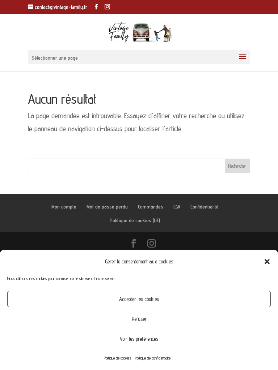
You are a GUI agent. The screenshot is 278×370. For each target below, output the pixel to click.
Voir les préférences (139, 339)
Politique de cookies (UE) (135, 220)
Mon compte (63, 207)
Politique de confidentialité (152, 358)
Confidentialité (204, 207)
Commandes (150, 207)
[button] (267, 261)
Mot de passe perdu (107, 207)
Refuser (139, 319)
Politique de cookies (117, 358)
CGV (176, 207)
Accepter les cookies (139, 299)
